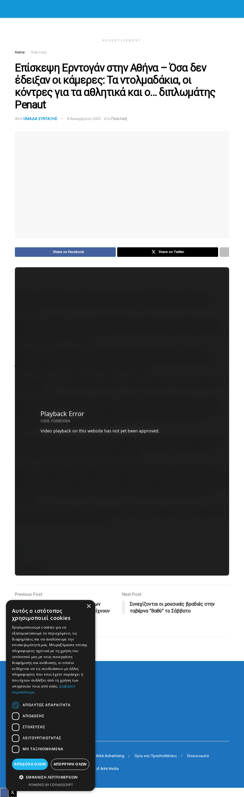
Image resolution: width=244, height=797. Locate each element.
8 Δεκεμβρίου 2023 (84, 118)
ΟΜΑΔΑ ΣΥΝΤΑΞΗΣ (40, 118)
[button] (50, 777)
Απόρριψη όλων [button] (70, 764)
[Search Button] (226, 9)
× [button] (88, 606)
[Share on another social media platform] (224, 252)
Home (20, 52)
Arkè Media (109, 769)
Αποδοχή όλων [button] (30, 764)
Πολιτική (38, 52)
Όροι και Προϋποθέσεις (155, 756)
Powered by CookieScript (51, 784)
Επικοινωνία (198, 756)
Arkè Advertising (110, 756)
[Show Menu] (17, 9)
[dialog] (50, 695)
